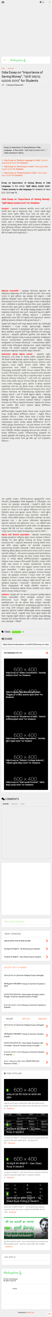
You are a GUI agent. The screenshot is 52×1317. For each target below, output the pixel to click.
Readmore (10, 1108)
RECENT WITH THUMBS (15, 967)
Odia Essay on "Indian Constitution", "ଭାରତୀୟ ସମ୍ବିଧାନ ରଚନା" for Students (26, 674)
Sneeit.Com (30, 1312)
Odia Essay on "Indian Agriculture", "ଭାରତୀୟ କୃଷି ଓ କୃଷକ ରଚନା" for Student (25, 739)
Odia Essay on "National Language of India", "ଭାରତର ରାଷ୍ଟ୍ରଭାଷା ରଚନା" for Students (25, 161)
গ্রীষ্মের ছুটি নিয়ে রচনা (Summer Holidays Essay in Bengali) (24, 975)
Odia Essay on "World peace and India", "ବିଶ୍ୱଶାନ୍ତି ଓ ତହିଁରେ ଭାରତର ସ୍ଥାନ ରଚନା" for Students (24, 694)
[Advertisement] (24, 30)
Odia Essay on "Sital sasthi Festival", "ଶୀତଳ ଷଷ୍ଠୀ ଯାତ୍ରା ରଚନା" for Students (25, 783)
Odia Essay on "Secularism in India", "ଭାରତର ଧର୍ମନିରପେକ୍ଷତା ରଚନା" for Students (25, 717)
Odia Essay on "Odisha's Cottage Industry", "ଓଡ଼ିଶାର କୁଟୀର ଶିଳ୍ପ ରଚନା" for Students (25, 761)
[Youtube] (3, 2)
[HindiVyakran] (18, 61)
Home (3, 68)
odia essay (11, 68)
